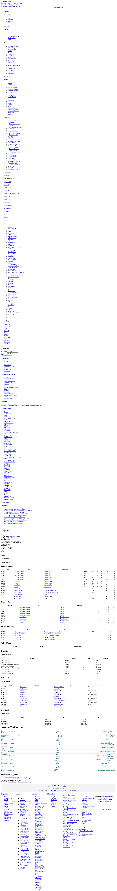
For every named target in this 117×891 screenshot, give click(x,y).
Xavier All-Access (13, 312)
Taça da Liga (63, 619)
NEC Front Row (12, 297)
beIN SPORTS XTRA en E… (16, 272)
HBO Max (11, 288)
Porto (9, 106)
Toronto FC (12, 136)
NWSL (10, 39)
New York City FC (14, 131)
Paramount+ (11, 245)
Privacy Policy (12, 782)
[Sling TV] (11, 405)
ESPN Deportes (12, 238)
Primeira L (7, 340)
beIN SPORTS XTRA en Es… (12, 457)
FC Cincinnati (12, 130)
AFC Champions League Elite (52, 632)
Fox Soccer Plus (12, 236)
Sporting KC (24, 868)
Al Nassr (10, 114)
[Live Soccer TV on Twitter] (71, 843)
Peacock (10, 263)
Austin (23, 867)
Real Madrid (11, 95)
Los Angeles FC (13, 150)
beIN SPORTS (12, 228)
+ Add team (7, 361)
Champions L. (8, 324)
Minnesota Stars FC (14, 161)
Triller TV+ (11, 305)
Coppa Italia (11, 62)
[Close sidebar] (1, 526)
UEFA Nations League (10, 395)
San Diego (24, 861)
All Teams (7, 172)
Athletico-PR (17, 588)
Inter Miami (24, 820)
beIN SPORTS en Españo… (15, 247)
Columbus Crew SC (15, 144)
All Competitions (9, 73)
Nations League (12, 48)
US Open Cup (12, 38)
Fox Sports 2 (11, 242)
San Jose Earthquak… (15, 152)
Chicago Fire (12, 125)
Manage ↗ (8, 358)
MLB (83, 823)
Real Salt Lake (13, 158)
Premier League (12, 49)
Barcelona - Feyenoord (68, 827)
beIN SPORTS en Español (11, 432)
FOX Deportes (12, 259)
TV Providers (51, 794)
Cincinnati (23, 826)
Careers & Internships (88, 806)
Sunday (10, 22)
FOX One (10, 284)
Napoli (9, 103)
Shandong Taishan (15, 536)
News (5, 320)
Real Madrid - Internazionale (69, 824)
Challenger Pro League (51, 590)
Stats (2, 550)
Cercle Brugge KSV (19, 590)
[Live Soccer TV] (6, 1)
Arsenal (10, 83)
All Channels (7, 317)
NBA (83, 821)
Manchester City (12, 87)
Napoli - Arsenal (71, 833)
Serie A (10, 52)
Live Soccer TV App (88, 798)
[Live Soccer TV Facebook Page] (71, 840)
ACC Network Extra (13, 264)
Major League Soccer (13, 36)
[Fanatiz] (33, 405)
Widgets (84, 800)
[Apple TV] (17, 405)
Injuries (3, 555)
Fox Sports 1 (11, 239)
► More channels (5, 502)
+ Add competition (9, 378)
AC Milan (10, 101)
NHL (91, 821)
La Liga (10, 51)
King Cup (63, 622)
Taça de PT (7, 342)
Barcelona (10, 94)
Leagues (6, 29)
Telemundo (11, 256)
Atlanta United (25, 836)
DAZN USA (11, 253)
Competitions (4, 374)
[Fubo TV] (4, 405)
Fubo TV (53, 798)
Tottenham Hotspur (13, 90)
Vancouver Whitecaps (23, 844)
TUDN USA (11, 250)
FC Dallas (11, 153)
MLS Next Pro (12, 294)
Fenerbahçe (11, 112)
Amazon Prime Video (13, 266)
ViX (9, 309)
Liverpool (10, 86)
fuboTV (10, 249)
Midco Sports (11, 291)
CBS (9, 230)
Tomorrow (10, 19)
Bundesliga (11, 54)
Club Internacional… (14, 124)
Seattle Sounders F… (15, 164)
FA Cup (62, 607)
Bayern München (12, 108)
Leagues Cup (11, 68)
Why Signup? (27, 778)
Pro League (48, 587)
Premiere (10, 300)
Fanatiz (10, 227)
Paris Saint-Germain (13, 111)
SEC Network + (12, 302)
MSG (9, 295)
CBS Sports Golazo (13, 275)
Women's (6, 321)
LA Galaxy (12, 166)
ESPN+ (10, 241)
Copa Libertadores (49, 637)
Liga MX (10, 70)
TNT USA (11, 303)
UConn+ (10, 308)
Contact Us (85, 817)
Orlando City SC (13, 135)
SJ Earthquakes (25, 850)
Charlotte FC (12, 128)
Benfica (10, 104)
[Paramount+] (26, 405)
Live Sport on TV (87, 820)
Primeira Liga (11, 57)
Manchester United (13, 89)
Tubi (9, 306)
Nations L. (7, 326)
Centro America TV (13, 277)
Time (10, 351)
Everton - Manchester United (68, 818)
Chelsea (10, 84)
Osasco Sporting (18, 594)
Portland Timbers (13, 160)
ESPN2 (10, 234)
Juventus (10, 98)
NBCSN (10, 255)
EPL (5, 332)
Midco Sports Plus (13, 292)
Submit (20, 778)
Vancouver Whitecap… (15, 147)
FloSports (10, 283)
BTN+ (9, 273)
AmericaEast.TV (12, 267)
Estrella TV (11, 280)
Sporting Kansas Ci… (15, 169)
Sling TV (53, 797)
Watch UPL (11, 311)
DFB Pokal (11, 60)
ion (8, 289)
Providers (84, 807)
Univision (10, 261)
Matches (6, 11)
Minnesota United (26, 859)
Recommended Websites (86, 811)
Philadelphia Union (14, 141)
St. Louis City (24, 853)
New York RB (25, 829)
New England (24, 823)
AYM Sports (11, 269)
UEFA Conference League (51, 635)
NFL (87, 821)
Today (9, 18)
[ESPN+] (38, 405)
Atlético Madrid (12, 97)
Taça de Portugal (12, 58)
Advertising (85, 801)
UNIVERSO (11, 258)
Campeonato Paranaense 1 (52, 592)
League (5, 351)
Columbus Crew (25, 842)
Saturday (10, 21)
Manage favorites (7, 355)
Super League (48, 571)
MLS (5, 329)
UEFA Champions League (11, 387)
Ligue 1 (10, 55)
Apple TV (10, 244)
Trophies (3, 552)
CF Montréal (12, 142)
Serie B (47, 594)
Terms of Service (23, 782)
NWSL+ (10, 298)
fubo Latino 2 (11, 286)
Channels (6, 175)
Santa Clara (17, 581)
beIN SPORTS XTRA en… (39, 845)
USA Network (12, 252)
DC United (12, 138)
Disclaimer (85, 804)
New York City (25, 828)
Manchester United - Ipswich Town (69, 799)
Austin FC (12, 167)
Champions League (13, 46)
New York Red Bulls (14, 133)
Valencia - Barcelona (73, 820)
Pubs (83, 809)
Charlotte (23, 825)
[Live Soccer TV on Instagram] (71, 847)
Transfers (3, 553)
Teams (6, 76)
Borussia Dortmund (13, 109)
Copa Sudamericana (49, 639)
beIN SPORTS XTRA (14, 270)
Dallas (22, 851)
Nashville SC (12, 122)
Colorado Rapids (13, 156)
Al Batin (16, 587)
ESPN (9, 231)
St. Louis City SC (13, 155)
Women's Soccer (86, 797)
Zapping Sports (12, 314)
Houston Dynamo (14, 149)
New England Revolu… (15, 127)
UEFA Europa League (10, 393)
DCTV (10, 278)
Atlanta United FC (14, 139)
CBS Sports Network (13, 233)
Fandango (10, 281)
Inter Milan (11, 100)
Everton (10, 92)
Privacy (84, 803)
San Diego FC (13, 163)
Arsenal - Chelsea (72, 822)
